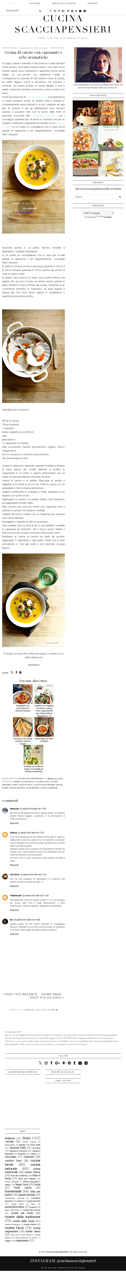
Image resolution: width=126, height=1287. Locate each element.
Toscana (36, 1148)
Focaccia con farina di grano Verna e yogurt (22, 741)
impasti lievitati (26, 1194)
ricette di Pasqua (12, 1224)
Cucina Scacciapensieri (63, 24)
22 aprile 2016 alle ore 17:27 (31, 832)
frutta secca (22, 1187)
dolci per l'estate (26, 1178)
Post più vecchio (46, 997)
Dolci (26, 1138)
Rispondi (14, 823)
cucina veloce (32, 1172)
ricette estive (30, 1224)
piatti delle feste (12, 1210)
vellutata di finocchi (36, 97)
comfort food (13, 1160)
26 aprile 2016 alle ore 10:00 (27, 919)
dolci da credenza (19, 1175)
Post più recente (21, 994)
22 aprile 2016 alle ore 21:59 (35, 895)
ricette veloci (32, 1231)
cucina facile (28, 782)
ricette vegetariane (44, 785)
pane (19, 1201)
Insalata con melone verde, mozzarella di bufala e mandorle (33, 769)
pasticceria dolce (14, 1207)
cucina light (42, 782)
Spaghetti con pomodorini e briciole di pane (23, 708)
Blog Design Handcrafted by (63, 1268)
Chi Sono (35, 3)
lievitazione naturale (14, 1198)
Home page (12, 3)
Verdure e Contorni (18, 1151)
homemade (13, 1191)
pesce (16, 785)
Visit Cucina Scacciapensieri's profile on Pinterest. (98, 189)
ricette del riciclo (22, 1213)
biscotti (21, 1154)
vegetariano (32, 788)
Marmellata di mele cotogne (44, 739)
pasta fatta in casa (23, 1204)
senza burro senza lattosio (21, 1235)
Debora (13, 832)
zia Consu (14, 874)
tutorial (34, 1238)
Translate (107, 217)
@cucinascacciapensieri (63, 1260)
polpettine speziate (44, 115)
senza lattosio (17, 788)
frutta (37, 1184)
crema (16, 782)
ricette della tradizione (22, 1217)
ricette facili (26, 785)
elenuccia (14, 808)
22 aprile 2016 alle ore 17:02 (33, 808)
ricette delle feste (23, 1221)
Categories (12, 11)
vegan (8, 1240)
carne (33, 1154)
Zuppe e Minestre (49, 788)
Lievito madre (29, 1142)
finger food (21, 1184)
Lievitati (9, 1141)
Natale (22, 1145)
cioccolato (10, 1156)
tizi (11, 919)
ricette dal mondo (31, 1210)
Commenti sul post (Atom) (39, 1010)
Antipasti (10, 1138)
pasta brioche (33, 1201)
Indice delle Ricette (64, 3)
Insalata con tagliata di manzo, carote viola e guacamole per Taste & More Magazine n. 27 (44, 710)
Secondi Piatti (18, 1147)
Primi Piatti (35, 1145)
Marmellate (10, 1145)
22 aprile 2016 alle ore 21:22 (33, 874)
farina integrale (12, 1182)
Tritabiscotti (15, 895)
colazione (29, 1156)
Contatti (93, 3)
